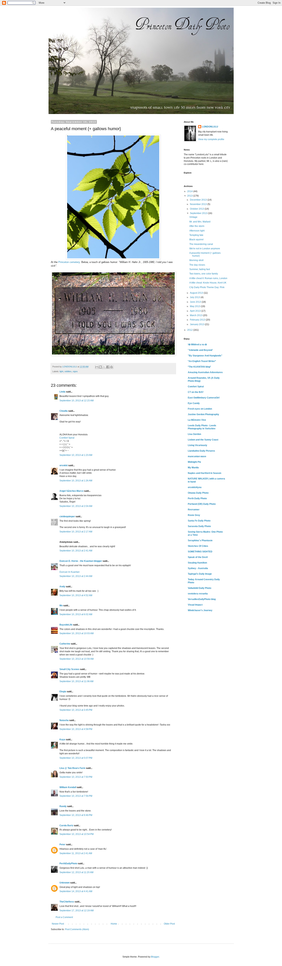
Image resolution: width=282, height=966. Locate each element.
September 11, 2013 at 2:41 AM (75, 853)
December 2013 (198, 199)
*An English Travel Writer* (202, 361)
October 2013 (197, 208)
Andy (62, 586)
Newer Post (58, 923)
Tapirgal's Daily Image (200, 574)
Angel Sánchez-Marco (71, 491)
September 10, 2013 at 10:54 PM (76, 834)
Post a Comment (64, 917)
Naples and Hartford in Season (204, 473)
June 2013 (196, 302)
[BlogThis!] (100, 367)
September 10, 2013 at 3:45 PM (75, 710)
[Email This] (97, 367)
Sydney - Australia (198, 568)
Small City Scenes (69, 669)
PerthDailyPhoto (68, 863)
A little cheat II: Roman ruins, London (208, 278)
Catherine (64, 643)
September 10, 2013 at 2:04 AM (75, 506)
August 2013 (197, 293)
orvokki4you (194, 487)
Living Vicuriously (197, 445)
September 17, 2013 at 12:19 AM (76, 910)
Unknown (64, 882)
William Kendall (67, 787)
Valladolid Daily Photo (199, 588)
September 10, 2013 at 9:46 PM (75, 815)
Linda (62, 391)
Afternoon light (196, 230)
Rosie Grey (194, 515)
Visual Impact (195, 604)
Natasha (64, 720)
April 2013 (195, 311)
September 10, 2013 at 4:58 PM (75, 729)
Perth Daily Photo (197, 498)
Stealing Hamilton (197, 562)
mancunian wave (197, 456)
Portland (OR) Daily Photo (202, 504)
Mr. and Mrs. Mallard (199, 221)
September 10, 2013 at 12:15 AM (76, 400)
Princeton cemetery (69, 262)
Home (114, 923)
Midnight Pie (194, 462)
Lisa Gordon (194, 434)
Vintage (193, 217)
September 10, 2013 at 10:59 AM (76, 659)
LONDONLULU (210, 126)
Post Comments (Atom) (77, 929)
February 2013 (198, 319)
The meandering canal (201, 244)
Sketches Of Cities (198, 546)
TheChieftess (66, 901)
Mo (61, 605)
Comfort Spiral (66, 437)
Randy (63, 806)
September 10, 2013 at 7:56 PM (75, 796)
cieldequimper (67, 516)
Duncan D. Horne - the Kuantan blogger (80, 561)
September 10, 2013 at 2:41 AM (75, 550)
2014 (190, 191)
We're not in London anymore (204, 248)
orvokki (63, 465)
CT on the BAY (196, 392)
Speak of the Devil (198, 557)
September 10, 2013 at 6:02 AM (75, 614)
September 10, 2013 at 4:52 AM (75, 595)
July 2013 (195, 297)
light (61, 371)
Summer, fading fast (199, 269)
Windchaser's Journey (200, 610)
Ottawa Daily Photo (198, 493)
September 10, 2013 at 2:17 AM (75, 531)
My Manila (193, 467)
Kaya (62, 739)
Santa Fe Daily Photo (199, 520)
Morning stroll (196, 260)
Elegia (62, 691)
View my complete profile (211, 139)
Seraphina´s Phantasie (200, 540)
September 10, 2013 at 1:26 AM (75, 480)
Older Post (169, 923)
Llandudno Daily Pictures (201, 451)
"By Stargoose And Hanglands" (205, 355)
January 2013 (197, 324)
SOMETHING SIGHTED (200, 551)
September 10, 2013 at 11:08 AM (76, 681)
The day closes (197, 265)
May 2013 (195, 306)
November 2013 (198, 204)
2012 (190, 330)
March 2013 (196, 315)
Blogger (155, 956)
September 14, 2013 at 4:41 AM (75, 891)
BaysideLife (66, 624)
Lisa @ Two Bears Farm (72, 768)
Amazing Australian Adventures (205, 372)
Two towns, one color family (203, 273)
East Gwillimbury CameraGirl (203, 397)
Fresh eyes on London (200, 408)
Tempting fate (196, 235)
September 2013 (199, 213)
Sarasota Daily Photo (199, 526)
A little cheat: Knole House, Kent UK (207, 282)
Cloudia (63, 411)
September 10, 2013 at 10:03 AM (76, 633)
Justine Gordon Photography (203, 414)
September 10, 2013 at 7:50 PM (75, 777)
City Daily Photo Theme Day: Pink (206, 287)
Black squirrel (196, 239)
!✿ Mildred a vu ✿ (197, 344)
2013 (190, 195)
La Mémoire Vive (197, 420)
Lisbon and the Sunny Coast (203, 439)
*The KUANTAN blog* (199, 366)
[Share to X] (104, 367)
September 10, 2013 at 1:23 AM (75, 455)
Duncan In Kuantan (69, 572)
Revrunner (194, 509)
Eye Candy (194, 403)
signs (75, 371)
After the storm (196, 226)
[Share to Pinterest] (111, 367)
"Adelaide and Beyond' (200, 350)
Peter (62, 844)
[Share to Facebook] (108, 367)
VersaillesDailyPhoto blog (202, 599)
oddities (68, 371)
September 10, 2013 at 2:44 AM (75, 576)
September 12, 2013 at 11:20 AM (76, 872)
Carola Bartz (66, 825)
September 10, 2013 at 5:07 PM (75, 758)
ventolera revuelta (198, 593)
